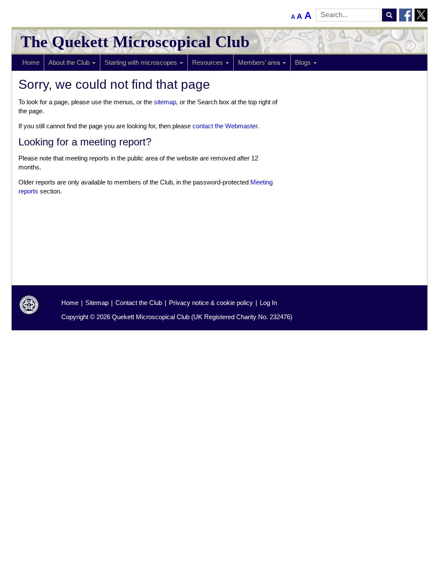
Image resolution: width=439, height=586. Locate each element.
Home (30, 62)
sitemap (165, 102)
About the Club (69, 62)
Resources (208, 62)
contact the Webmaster (224, 126)
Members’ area (260, 62)
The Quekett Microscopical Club (135, 41)
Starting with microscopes (142, 62)
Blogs (304, 62)
